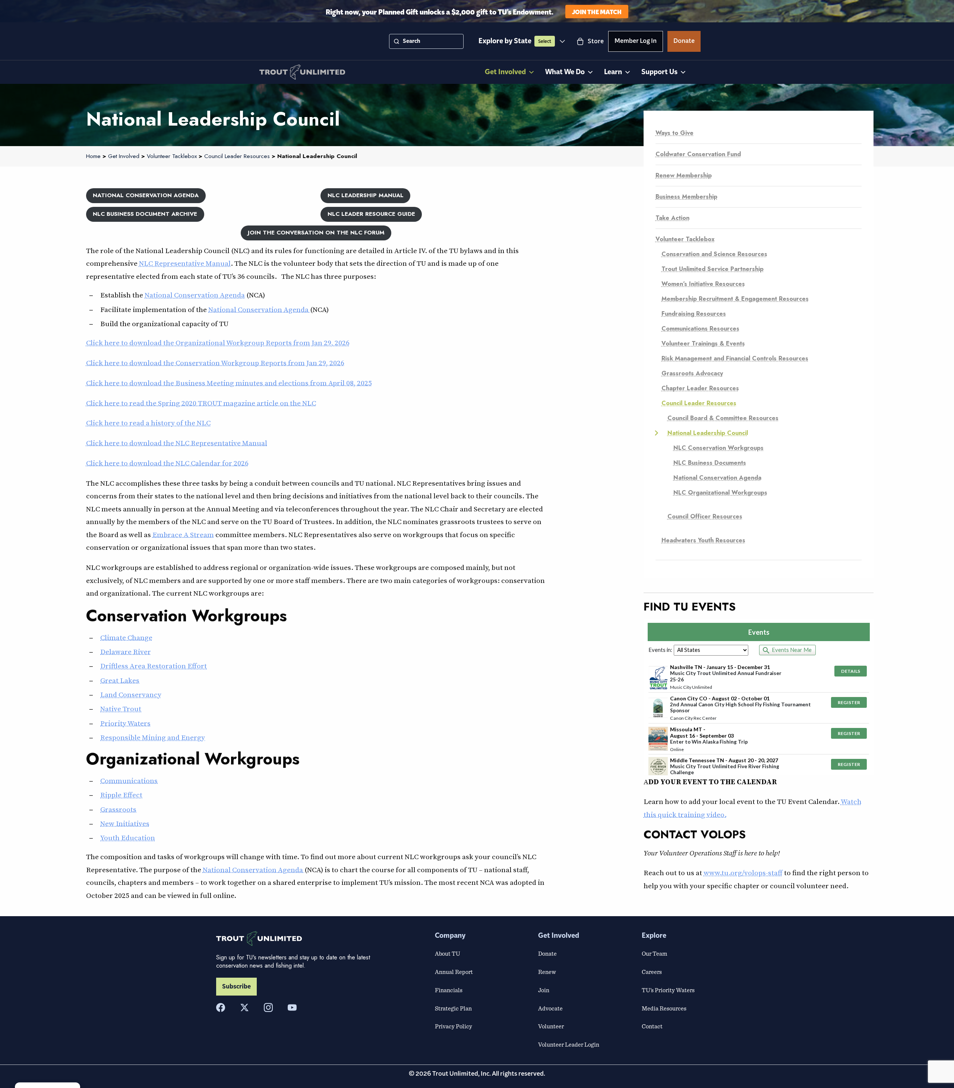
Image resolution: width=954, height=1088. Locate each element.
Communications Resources (700, 328)
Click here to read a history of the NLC (148, 423)
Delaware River (125, 651)
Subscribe (236, 986)
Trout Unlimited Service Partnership (712, 269)
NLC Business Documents (709, 462)
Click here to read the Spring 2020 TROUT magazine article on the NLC (201, 403)
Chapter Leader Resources (700, 388)
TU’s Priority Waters (668, 989)
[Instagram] (268, 1007)
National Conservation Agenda (195, 295)
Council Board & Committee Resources (722, 418)
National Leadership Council (707, 433)
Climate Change (126, 637)
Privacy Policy (453, 1026)
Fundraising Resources (693, 313)
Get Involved (505, 72)
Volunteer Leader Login (568, 1044)
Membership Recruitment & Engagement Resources (735, 298)
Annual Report (454, 971)
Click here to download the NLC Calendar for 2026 (167, 463)
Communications (129, 780)
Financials (448, 989)
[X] (244, 1007)
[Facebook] (220, 1007)
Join (543, 989)
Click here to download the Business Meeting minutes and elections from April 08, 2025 (229, 383)
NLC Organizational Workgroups (720, 492)
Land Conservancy (130, 694)
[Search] (396, 41)
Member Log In (636, 42)
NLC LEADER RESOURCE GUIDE (371, 214)
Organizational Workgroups (193, 759)
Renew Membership (684, 175)
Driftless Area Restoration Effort (153, 666)
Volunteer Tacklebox (685, 239)
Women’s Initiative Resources (703, 284)
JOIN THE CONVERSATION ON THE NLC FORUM (316, 232)
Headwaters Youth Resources (703, 540)
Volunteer (551, 1026)
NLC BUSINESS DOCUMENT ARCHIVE (145, 214)
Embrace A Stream (183, 534)
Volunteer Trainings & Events (703, 343)
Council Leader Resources (698, 403)
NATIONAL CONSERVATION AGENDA (146, 195)
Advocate (550, 1008)
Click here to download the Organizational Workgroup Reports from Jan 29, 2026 (218, 342)
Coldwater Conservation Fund (698, 154)
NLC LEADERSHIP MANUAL (366, 195)
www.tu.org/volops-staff (743, 872)
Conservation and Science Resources (714, 254)
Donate (684, 42)
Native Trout (120, 708)
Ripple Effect (121, 795)
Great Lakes (119, 680)
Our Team (654, 953)
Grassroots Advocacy (692, 373)
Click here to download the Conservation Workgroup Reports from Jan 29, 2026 (215, 363)
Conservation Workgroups (186, 616)
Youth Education (127, 837)
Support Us (659, 72)
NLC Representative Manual (185, 263)
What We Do (565, 72)
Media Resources (664, 1008)
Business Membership (686, 196)
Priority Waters (125, 723)
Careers (652, 971)
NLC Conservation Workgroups (718, 448)
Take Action (672, 218)
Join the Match (597, 11)
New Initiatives (124, 823)
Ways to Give (675, 133)
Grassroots (118, 809)
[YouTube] (292, 1007)
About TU (447, 953)
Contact (652, 1026)
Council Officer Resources (704, 516)
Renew (547, 971)
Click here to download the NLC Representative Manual (176, 443)
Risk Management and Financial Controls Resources (734, 358)
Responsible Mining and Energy (152, 737)
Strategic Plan (453, 1008)
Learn (613, 72)
